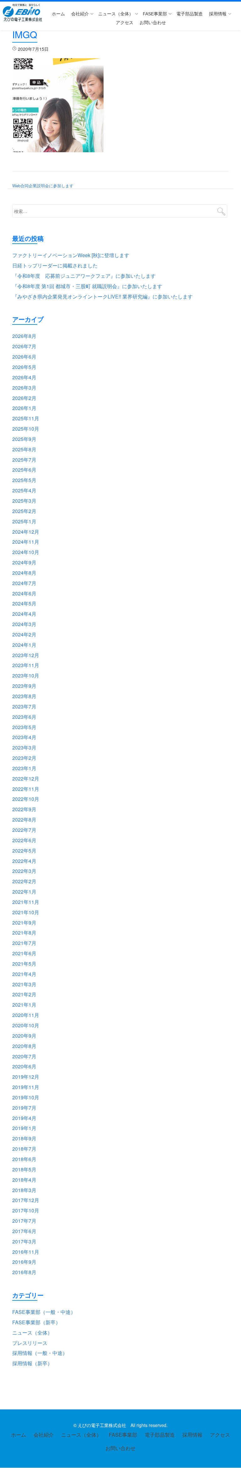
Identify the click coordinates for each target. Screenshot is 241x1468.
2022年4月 (24, 860)
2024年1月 (24, 644)
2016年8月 (24, 1272)
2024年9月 (24, 562)
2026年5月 (24, 367)
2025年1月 (24, 521)
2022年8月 (24, 819)
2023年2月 (24, 757)
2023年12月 (25, 655)
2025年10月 (25, 428)
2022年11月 (25, 788)
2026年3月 (24, 387)
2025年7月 (24, 459)
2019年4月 (24, 1118)
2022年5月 (24, 850)
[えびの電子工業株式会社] (23, 12)
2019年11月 (25, 1087)
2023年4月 (24, 737)
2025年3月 (24, 500)
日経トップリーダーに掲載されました (55, 265)
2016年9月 (24, 1261)
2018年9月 (24, 1138)
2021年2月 (24, 994)
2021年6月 (24, 953)
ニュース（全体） (115, 13)
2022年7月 (24, 829)
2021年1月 (24, 1004)
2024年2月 (24, 634)
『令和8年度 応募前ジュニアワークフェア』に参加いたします (84, 275)
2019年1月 (24, 1128)
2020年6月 (24, 1066)
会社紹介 (80, 13)
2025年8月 (24, 449)
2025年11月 (25, 418)
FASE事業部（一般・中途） (44, 1311)
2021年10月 (25, 912)
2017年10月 (25, 1210)
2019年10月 (25, 1097)
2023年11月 (25, 665)
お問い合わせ (153, 22)
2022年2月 (24, 881)
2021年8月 (24, 932)
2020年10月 (25, 1025)
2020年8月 (24, 1046)
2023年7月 (24, 706)
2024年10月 (25, 552)
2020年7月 (24, 1056)
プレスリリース (29, 1342)
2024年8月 (24, 572)
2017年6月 (24, 1231)
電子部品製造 (189, 13)
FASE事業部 (155, 13)
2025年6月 (24, 469)
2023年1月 (24, 768)
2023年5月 (24, 727)
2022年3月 (24, 870)
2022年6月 (24, 840)
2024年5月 (24, 603)
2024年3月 (24, 624)
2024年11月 (25, 541)
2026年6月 (24, 356)
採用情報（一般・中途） (39, 1352)
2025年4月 (24, 490)
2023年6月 (24, 716)
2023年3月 (24, 747)
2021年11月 (25, 901)
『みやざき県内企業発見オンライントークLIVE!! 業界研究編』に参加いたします (102, 296)
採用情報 (218, 13)
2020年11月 (25, 1015)
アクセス (124, 22)
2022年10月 (25, 798)
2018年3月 (24, 1190)
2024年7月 (24, 583)
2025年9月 (24, 439)
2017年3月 (24, 1241)
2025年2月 (24, 511)
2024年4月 (24, 613)
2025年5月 (24, 480)
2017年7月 (24, 1220)
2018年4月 (24, 1179)
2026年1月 (24, 408)
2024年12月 (25, 531)
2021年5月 (24, 963)
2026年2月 (24, 398)
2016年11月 (25, 1251)
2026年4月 (24, 377)
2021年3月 (24, 984)
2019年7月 (24, 1107)
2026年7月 (24, 346)
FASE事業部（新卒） (36, 1322)
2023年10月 (25, 675)
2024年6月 (24, 593)
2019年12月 (25, 1076)
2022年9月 (24, 809)
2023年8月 (24, 696)
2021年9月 (24, 922)
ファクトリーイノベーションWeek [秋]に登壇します (70, 255)
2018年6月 (24, 1159)
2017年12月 (25, 1200)
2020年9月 (24, 1035)
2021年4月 (24, 974)
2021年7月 (24, 943)
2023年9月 (24, 685)
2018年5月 (24, 1169)
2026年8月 (24, 336)
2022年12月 (25, 778)
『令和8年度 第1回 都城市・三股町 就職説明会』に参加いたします (87, 286)
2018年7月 (24, 1148)
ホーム (58, 13)
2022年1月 (24, 891)
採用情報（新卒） (32, 1363)
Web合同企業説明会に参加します (42, 186)
